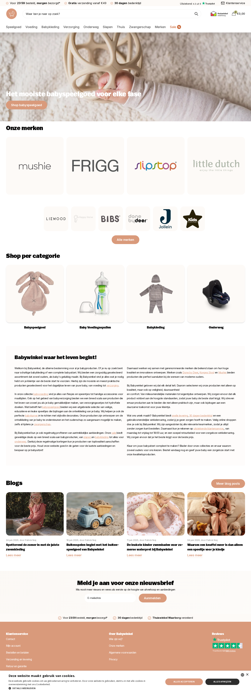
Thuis (121, 27)
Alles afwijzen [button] (222, 681)
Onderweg (91, 27)
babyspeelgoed (51, 407)
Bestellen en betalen (17, 652)
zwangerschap (42, 424)
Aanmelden (152, 598)
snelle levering (180, 415)
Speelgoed (13, 27)
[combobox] (242, 675)
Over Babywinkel (121, 634)
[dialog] (125, 682)
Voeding (31, 27)
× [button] (247, 674)
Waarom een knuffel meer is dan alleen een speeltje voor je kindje (215, 547)
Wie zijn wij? (116, 639)
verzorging (112, 385)
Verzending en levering (19, 659)
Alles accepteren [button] (184, 681)
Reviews (218, 634)
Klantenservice (17, 634)
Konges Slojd (206, 372)
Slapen (108, 27)
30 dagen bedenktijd (200, 415)
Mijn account (13, 646)
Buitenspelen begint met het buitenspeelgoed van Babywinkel (92, 547)
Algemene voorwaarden (122, 652)
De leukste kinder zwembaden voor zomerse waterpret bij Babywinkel (155, 547)
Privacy (113, 659)
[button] (84, 688)
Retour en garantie (16, 666)
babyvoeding (40, 394)
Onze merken (116, 646)
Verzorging (71, 27)
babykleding (102, 437)
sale (113, 432)
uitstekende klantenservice (209, 428)
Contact (10, 639)
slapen (87, 437)
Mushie (222, 372)
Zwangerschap (140, 27)
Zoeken (196, 14)
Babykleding (50, 27)
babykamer (31, 415)
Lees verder (57, 684)
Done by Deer (190, 372)
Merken (160, 27)
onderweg (20, 441)
